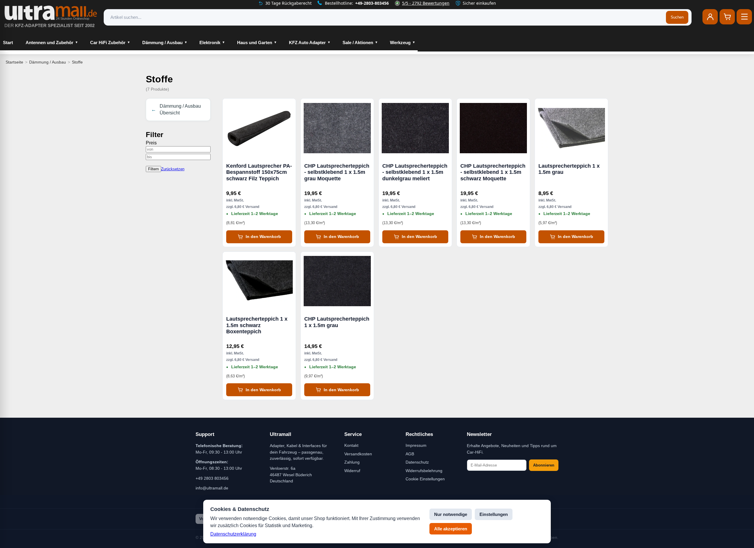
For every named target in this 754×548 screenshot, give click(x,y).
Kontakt (351, 445)
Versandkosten (358, 454)
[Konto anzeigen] (710, 16)
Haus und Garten (254, 42)
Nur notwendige (450, 514)
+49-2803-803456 (372, 3)
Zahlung (352, 462)
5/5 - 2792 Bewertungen (425, 3)
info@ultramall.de (212, 488)
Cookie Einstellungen (425, 479)
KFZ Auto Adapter (307, 42)
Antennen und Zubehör (49, 42)
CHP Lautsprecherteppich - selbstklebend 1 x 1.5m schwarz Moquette (492, 172)
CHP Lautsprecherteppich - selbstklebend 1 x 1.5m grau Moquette (336, 172)
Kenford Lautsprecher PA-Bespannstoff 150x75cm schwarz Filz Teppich (259, 172)
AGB (410, 454)
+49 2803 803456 (212, 478)
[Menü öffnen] (744, 16)
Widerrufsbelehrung (424, 470)
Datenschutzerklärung (233, 534)
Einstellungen (493, 514)
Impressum (416, 445)
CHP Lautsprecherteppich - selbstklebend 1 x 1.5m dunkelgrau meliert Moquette (414, 172)
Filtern (153, 169)
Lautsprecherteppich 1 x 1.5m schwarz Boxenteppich (256, 325)
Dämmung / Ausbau (162, 42)
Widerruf (352, 470)
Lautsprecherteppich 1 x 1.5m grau (569, 169)
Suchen (677, 17)
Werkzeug (400, 42)
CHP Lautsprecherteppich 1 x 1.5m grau (336, 322)
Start (8, 42)
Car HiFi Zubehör (107, 42)
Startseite (14, 62)
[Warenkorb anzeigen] (727, 16)
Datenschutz (417, 462)
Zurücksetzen (172, 169)
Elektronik (209, 42)
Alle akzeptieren (450, 528)
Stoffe (77, 62)
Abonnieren (543, 465)
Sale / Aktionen (358, 42)
